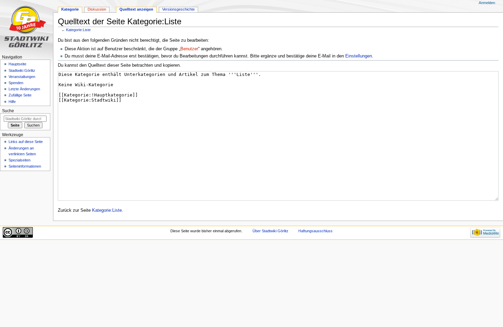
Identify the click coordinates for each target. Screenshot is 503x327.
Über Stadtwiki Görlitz (270, 231)
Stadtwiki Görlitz (22, 70)
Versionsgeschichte (178, 9)
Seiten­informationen (25, 166)
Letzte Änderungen (24, 89)
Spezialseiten (19, 160)
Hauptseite (17, 64)
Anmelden (487, 3)
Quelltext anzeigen (136, 9)
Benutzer (189, 49)
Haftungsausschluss (315, 231)
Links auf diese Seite (26, 142)
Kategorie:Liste (78, 30)
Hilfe (12, 102)
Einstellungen (358, 56)
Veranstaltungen (22, 77)
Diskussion (97, 9)
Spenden (16, 83)
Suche (8, 111)
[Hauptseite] (26, 26)
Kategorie (70, 9)
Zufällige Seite (20, 95)
